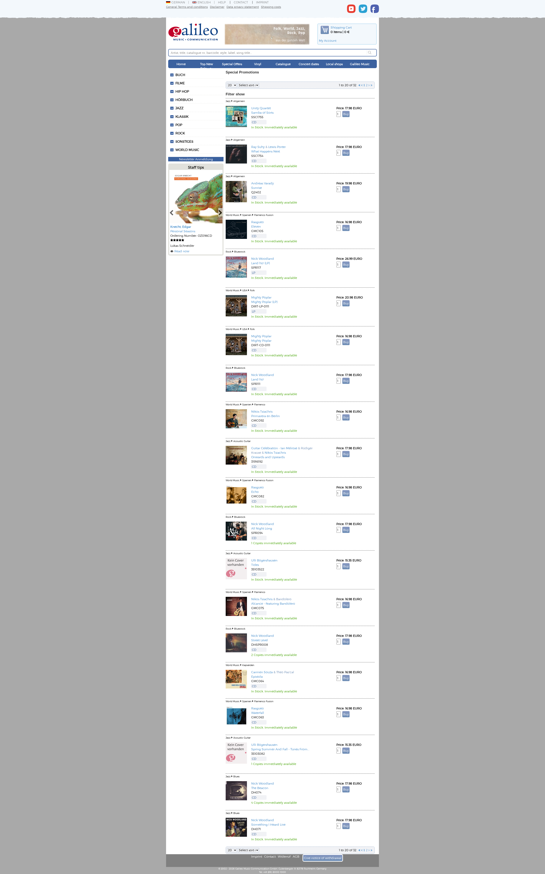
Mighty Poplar (261, 297)
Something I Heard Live (268, 824)
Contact (241, 2)
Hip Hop (182, 91)
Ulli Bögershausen (264, 560)
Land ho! (257, 379)
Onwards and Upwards (268, 457)
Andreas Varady (262, 183)
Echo (255, 492)
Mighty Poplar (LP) (264, 302)
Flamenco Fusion (263, 215)
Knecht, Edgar (180, 226)
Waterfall (257, 713)
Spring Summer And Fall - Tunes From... (280, 749)
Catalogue (283, 64)
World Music (187, 150)
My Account (327, 40)
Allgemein (239, 101)
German (178, 2)
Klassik (181, 116)
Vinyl (257, 64)
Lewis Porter (277, 147)
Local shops (334, 64)
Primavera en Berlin (265, 416)
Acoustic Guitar (242, 441)
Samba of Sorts (262, 112)
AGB (296, 856)
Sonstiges (184, 141)
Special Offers (232, 64)
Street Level (259, 640)
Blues (236, 776)
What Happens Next (265, 151)
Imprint (262, 2)
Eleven (256, 226)
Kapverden (248, 665)
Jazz (179, 108)
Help (222, 2)
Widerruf (284, 856)
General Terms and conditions (187, 6)
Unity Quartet (261, 108)
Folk (252, 290)
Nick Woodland (262, 258)
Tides (255, 565)
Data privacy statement (243, 6)
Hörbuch (184, 100)
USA (244, 290)
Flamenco (259, 404)
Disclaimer (217, 6)
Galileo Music (360, 64)
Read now (181, 251)
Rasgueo (257, 222)
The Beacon (259, 788)
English (204, 2)
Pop (178, 125)
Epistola (257, 676)
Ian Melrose (289, 448)
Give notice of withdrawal (322, 858)
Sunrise (256, 187)
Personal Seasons (182, 231)
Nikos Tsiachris (261, 411)
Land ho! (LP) (260, 263)
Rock (180, 133)
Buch (180, 75)
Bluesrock (239, 251)
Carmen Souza (262, 672)
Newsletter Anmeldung (196, 159)
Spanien (246, 215)
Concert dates (309, 64)
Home (181, 64)
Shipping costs (271, 6)
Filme (180, 83)
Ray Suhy (258, 147)
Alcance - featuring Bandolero (273, 603)
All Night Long (261, 528)
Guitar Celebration (264, 448)
